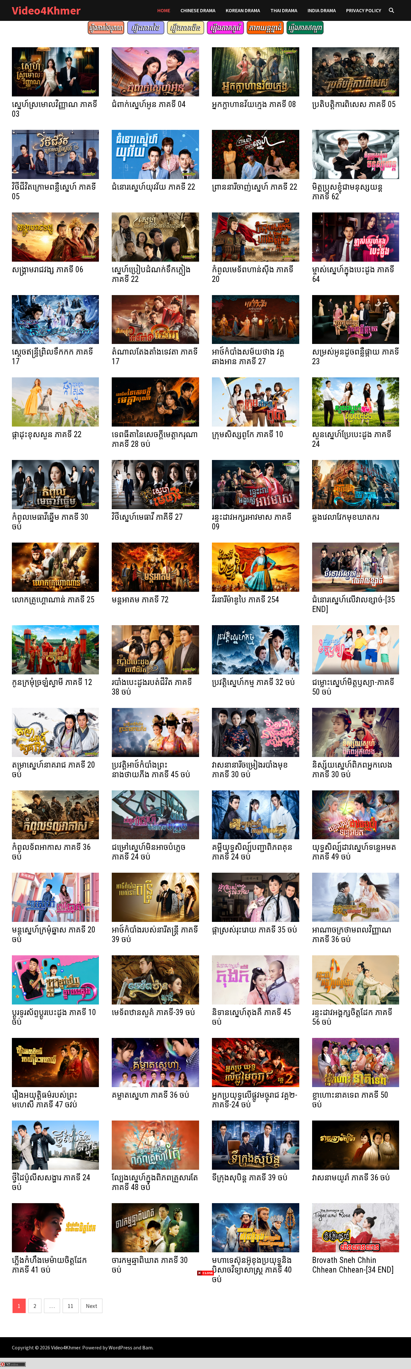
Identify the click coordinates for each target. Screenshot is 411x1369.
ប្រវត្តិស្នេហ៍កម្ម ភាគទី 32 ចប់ (253, 682)
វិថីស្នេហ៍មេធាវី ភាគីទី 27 (147, 517)
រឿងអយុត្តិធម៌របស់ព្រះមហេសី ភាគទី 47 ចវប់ (44, 1099)
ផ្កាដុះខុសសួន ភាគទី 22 (47, 434)
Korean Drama (243, 10)
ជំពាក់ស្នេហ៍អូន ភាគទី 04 (149, 104)
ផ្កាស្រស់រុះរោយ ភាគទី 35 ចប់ (254, 929)
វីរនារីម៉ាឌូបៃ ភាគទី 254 (245, 599)
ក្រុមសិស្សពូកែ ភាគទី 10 (247, 434)
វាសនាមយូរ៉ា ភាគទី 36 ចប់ (351, 1177)
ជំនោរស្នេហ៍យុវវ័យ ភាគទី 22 (153, 187)
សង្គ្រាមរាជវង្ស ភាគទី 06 (47, 269)
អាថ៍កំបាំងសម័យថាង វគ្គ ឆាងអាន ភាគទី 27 (248, 356)
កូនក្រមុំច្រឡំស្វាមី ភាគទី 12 (52, 682)
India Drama (322, 10)
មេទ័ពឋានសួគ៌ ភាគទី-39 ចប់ (153, 1012)
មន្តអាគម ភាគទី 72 (140, 599)
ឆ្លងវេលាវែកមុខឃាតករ (345, 517)
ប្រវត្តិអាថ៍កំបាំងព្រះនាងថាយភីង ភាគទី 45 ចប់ (151, 769)
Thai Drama (283, 10)
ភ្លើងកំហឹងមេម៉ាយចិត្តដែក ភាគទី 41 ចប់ (49, 1265)
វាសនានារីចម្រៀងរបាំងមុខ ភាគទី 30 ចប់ (250, 769)
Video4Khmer (46, 10)
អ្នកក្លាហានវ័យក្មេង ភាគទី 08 (254, 104)
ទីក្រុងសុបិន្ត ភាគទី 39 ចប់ (250, 1177)
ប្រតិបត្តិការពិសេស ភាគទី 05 (354, 104)
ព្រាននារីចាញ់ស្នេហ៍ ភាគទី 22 (254, 187)
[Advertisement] (205, 1322)
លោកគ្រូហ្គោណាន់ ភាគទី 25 (53, 599)
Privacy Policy (363, 10)
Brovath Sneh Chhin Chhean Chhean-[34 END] (353, 1265)
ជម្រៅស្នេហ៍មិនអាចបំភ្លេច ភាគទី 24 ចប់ (149, 851)
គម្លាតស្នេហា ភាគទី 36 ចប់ (150, 1095)
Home (163, 10)
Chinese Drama (197, 10)
